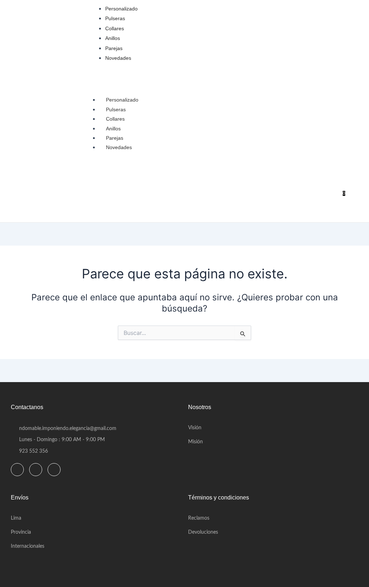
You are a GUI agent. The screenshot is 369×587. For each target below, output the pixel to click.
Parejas (114, 138)
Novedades (119, 147)
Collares (115, 119)
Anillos (113, 128)
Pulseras (116, 109)
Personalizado (122, 100)
